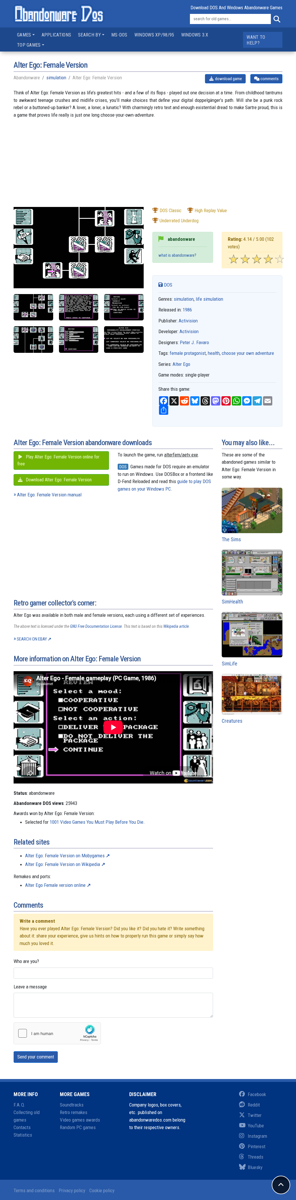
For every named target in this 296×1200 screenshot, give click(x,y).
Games (24, 35)
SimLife (229, 663)
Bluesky (255, 1167)
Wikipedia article (176, 626)
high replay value (211, 210)
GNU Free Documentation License (96, 626)
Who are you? (26, 961)
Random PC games (78, 1127)
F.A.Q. (19, 1105)
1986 (187, 310)
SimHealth (232, 602)
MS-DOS (119, 35)
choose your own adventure (248, 353)
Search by (89, 35)
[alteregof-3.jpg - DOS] (124, 307)
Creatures (232, 721)
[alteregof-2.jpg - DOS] (79, 307)
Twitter (255, 1115)
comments (269, 78)
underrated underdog (179, 220)
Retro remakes (73, 1112)
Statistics (23, 1135)
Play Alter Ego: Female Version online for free (58, 460)
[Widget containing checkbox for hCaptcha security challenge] (57, 1033)
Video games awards (80, 1120)
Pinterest (256, 1146)
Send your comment (35, 1057)
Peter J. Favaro (194, 342)
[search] (276, 19)
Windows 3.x (194, 35)
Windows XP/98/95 (154, 35)
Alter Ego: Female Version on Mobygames (65, 855)
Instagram (257, 1136)
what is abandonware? (177, 255)
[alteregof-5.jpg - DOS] (79, 339)
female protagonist (188, 353)
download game (228, 78)
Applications (56, 35)
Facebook (257, 1094)
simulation (56, 77)
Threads (255, 1157)
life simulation (209, 299)
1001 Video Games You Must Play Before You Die (96, 822)
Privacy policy (72, 1190)
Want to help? (256, 40)
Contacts (22, 1127)
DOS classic (171, 210)
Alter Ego (181, 364)
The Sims (231, 539)
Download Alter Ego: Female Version (58, 479)
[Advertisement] (148, 166)
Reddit (254, 1105)
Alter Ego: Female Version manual (49, 495)
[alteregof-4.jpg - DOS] (33, 339)
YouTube (256, 1126)
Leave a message (30, 987)
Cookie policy (101, 1190)
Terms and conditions (34, 1190)
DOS (167, 285)
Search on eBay (32, 639)
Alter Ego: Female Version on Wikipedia (62, 864)
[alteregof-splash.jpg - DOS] (124, 339)
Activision (188, 321)
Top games (29, 45)
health (214, 353)
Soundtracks (72, 1105)
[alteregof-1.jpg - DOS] (33, 307)
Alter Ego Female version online (55, 885)
